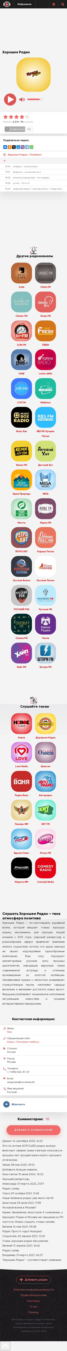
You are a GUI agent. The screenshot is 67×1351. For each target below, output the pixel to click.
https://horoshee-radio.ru (23, 1041)
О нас (33, 1306)
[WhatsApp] (31, 147)
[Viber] (22, 147)
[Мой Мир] (18, 147)
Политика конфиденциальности (33, 1289)
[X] (14, 147)
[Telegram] (27, 147)
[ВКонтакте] (5, 147)
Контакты (33, 1300)
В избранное (17, 129)
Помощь (33, 1312)
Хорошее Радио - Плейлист (25, 154)
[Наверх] (5, 1345)
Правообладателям (33, 1295)
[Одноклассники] (9, 147)
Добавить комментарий (33, 1130)
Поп (9, 1031)
